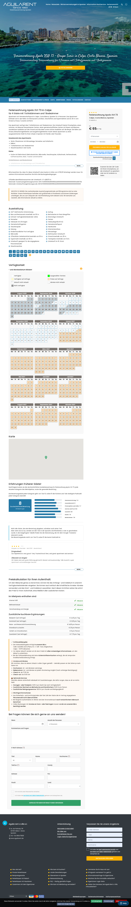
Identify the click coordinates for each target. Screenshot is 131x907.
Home (48, 4)
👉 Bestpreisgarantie (17, 875)
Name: (38, 756)
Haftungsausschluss (107, 849)
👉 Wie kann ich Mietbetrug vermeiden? (62, 884)
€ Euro (115, 7)
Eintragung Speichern (104, 858)
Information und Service (96, 4)
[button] (46, 457)
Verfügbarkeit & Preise (40, 100)
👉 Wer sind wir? (15, 869)
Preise (69, 100)
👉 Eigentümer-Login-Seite (95, 881)
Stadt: (13, 783)
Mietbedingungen (79, 897)
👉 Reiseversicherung (55, 878)
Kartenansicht (112, 4)
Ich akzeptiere (96, 901)
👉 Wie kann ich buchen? (56, 869)
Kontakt (88, 100)
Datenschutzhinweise (96, 897)
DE (111, 7)
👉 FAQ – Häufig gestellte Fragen (59, 881)
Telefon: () (15, 765)
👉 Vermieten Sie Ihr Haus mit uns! (98, 869)
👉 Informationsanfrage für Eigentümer (99, 875)
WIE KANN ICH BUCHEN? (65, 829)
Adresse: (14, 774)
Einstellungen (108, 901)
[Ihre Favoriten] (126, 5)
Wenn (13, 720)
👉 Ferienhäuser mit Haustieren (21, 881)
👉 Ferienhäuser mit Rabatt (19, 878)
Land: (49, 783)
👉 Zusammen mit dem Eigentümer (22, 884)
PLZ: (49, 774)
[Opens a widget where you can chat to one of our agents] (123, 903)
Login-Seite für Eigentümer (67, 837)
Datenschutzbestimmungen (33, 795)
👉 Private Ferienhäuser (18, 872)
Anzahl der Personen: (55, 720)
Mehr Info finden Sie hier (66, 904)
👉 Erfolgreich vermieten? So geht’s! (98, 872)
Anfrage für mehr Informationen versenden (46, 803)
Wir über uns (61, 831)
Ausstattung (26, 100)
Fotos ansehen (66, 68)
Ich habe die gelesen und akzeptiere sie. (39, 795)
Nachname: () (65, 756)
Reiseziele (55, 4)
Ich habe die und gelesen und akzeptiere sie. (105, 852)
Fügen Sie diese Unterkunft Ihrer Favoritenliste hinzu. (105, 152)
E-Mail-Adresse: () (18, 748)
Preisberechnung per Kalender (104, 147)
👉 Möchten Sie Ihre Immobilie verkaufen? (100, 878)
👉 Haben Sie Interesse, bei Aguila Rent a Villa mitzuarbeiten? (101, 885)
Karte (53, 100)
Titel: (13, 756)
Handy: (50, 765)
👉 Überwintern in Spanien (57, 875)
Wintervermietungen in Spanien (73, 4)
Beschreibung (14, 100)
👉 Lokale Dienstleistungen (57, 872)
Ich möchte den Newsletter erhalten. (27, 792)
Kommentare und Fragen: (20, 728)
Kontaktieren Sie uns (64, 834)
